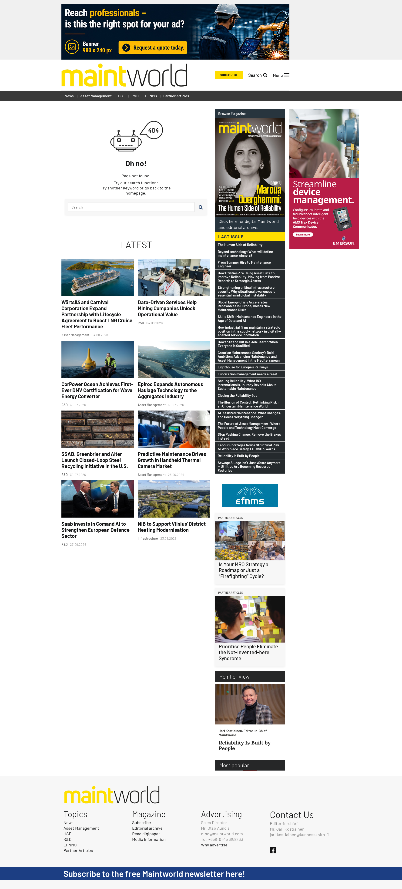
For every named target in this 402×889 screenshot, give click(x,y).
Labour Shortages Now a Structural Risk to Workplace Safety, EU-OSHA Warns (248, 447)
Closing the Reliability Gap (237, 395)
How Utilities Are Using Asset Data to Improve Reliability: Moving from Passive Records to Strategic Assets (249, 277)
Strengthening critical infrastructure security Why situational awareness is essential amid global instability (246, 291)
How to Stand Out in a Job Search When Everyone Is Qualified (248, 344)
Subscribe (229, 75)
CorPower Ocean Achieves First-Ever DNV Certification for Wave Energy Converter (97, 390)
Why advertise (214, 844)
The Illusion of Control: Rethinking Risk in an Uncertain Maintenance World (249, 404)
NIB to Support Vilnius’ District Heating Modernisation (172, 527)
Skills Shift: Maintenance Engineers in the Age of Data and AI (249, 318)
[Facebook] (273, 850)
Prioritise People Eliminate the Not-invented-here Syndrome (248, 652)
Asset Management (96, 96)
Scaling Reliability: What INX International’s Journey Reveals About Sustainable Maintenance (247, 385)
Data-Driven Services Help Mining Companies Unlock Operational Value (167, 308)
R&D (135, 96)
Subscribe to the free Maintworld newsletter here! (154, 874)
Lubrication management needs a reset (248, 374)
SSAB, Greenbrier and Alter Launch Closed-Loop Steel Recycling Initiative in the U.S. (94, 460)
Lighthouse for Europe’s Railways (243, 367)
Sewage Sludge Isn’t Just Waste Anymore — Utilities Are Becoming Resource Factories (249, 466)
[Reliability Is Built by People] (250, 704)
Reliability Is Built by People (239, 456)
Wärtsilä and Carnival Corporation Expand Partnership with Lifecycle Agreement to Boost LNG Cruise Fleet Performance (96, 314)
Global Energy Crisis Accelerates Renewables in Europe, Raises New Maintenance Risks (244, 306)
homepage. (136, 192)
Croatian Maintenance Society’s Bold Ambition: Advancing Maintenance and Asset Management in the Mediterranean (249, 356)
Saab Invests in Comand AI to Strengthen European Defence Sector (95, 530)
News (69, 96)
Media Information (149, 839)
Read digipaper (146, 833)
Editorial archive (147, 828)
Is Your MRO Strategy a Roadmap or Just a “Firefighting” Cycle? (243, 570)
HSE (121, 96)
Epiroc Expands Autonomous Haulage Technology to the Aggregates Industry (170, 390)
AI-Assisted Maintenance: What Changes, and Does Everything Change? (249, 415)
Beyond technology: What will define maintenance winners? (245, 253)
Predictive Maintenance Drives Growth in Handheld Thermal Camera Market (172, 460)
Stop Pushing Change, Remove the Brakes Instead (249, 436)
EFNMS (151, 96)
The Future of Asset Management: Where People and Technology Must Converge (249, 425)
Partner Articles (176, 96)
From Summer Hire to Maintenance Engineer (244, 264)
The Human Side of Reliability (240, 245)
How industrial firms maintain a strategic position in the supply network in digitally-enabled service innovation (249, 331)
